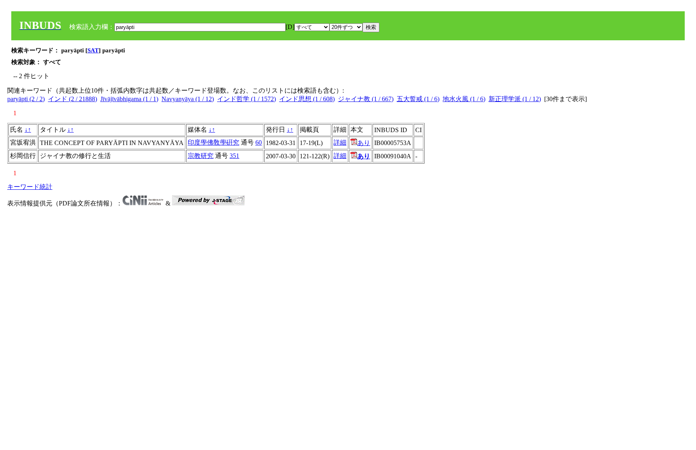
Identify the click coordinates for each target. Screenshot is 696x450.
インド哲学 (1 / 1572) (246, 98)
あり (363, 142)
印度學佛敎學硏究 (213, 142)
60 (258, 142)
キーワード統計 (29, 186)
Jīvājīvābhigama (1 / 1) (129, 98)
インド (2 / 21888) (72, 98)
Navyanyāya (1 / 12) (188, 98)
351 (234, 155)
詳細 (340, 142)
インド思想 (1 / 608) (307, 98)
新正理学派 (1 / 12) (515, 98)
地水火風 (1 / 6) (464, 98)
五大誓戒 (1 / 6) (418, 98)
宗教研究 (200, 155)
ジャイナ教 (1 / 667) (366, 98)
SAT (93, 50)
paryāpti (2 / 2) (26, 98)
